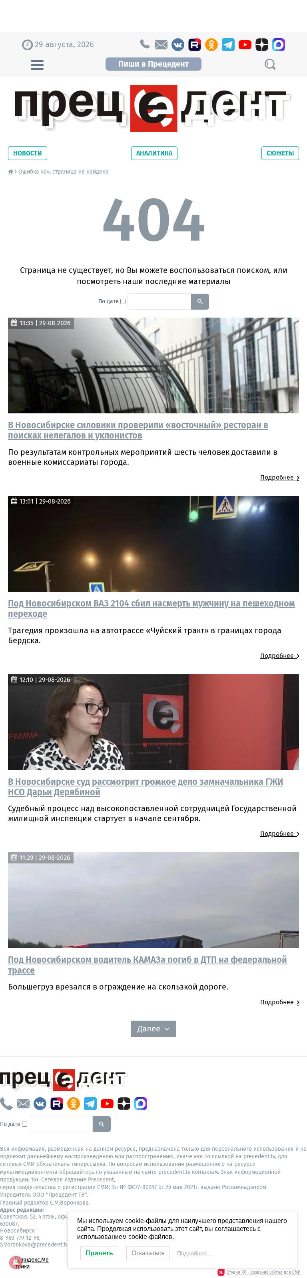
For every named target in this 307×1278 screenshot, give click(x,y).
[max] (278, 44)
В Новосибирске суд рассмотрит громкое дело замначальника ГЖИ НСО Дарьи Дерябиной (145, 787)
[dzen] (261, 44)
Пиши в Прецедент (153, 64)
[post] (161, 44)
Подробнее (278, 477)
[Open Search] (269, 64)
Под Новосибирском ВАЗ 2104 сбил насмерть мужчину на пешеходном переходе (151, 608)
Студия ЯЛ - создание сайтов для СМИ (264, 1272)
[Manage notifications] (15, 1262)
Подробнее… (194, 1253)
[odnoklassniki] (211, 44)
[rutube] (194, 44)
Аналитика (154, 153)
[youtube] (245, 44)
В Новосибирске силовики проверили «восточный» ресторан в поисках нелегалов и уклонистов (138, 430)
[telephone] (144, 44)
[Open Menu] (37, 63)
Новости (27, 153)
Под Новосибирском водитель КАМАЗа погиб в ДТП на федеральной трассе (147, 965)
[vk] (177, 44)
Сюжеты (280, 153)
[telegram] (228, 44)
